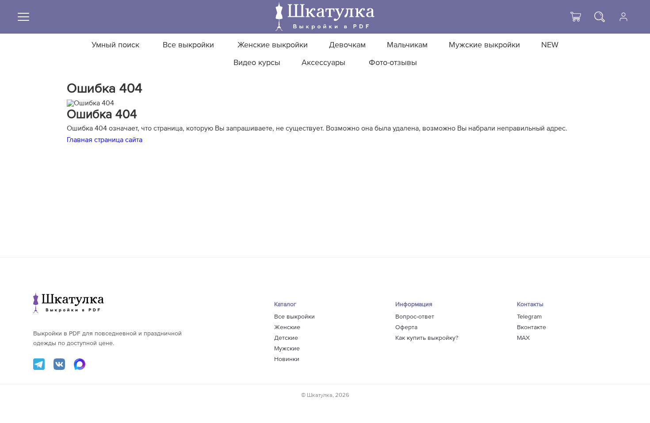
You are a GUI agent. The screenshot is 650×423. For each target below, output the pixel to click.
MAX (523, 338)
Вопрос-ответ (414, 317)
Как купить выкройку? (426, 338)
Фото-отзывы (393, 63)
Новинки (286, 359)
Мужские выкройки (484, 45)
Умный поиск (115, 45)
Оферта (406, 327)
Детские (286, 338)
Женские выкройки (272, 45)
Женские (287, 327)
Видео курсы (256, 63)
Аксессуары (323, 63)
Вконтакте (531, 327)
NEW (549, 45)
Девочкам (347, 45)
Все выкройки (188, 45)
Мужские (287, 349)
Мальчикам (407, 45)
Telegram (529, 317)
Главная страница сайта (104, 139)
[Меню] (23, 17)
